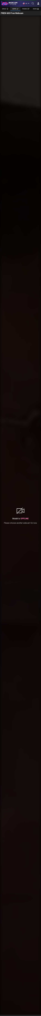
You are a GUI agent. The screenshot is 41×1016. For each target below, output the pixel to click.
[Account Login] (38, 3)
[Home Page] (9, 3)
